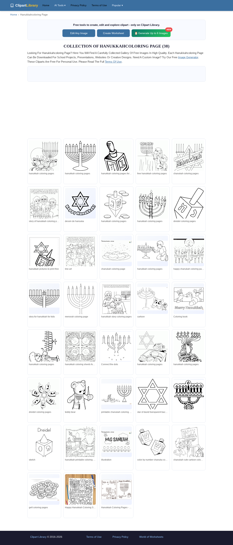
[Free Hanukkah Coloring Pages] (44, 348)
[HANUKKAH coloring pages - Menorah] (188, 160)
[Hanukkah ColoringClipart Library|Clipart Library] (152, 298)
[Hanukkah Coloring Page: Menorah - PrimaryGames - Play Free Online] (188, 399)
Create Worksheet (113, 33)
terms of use (113, 61)
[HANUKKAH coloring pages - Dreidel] (152, 446)
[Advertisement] (116, 110)
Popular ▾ (117, 5)
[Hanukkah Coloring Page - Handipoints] (152, 208)
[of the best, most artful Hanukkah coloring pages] (80, 446)
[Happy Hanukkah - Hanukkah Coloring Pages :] (44, 256)
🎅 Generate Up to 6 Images (153, 32)
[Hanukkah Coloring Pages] (80, 203)
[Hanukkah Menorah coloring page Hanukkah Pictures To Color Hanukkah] (80, 302)
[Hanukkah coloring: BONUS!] (80, 346)
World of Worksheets (151, 536)
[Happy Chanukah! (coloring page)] (188, 251)
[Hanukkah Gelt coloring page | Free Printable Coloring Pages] (44, 489)
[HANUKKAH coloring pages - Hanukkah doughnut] (152, 160)
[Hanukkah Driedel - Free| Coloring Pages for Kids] (116, 207)
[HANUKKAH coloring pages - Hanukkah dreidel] (44, 398)
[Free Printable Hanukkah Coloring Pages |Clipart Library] (44, 160)
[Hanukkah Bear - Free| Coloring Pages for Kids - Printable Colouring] (80, 398)
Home (45, 5)
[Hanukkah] (188, 351)
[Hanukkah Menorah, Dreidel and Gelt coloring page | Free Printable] (116, 394)
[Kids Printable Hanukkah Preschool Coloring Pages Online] (116, 346)
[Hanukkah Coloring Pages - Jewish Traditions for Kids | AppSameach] (116, 251)
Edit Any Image (79, 33)
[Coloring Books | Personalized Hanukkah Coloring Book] (44, 208)
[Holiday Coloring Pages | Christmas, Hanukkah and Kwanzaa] (116, 160)
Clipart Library (38, 536)
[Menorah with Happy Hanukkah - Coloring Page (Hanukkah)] (80, 155)
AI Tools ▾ (60, 5)
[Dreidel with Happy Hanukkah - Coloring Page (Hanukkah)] (188, 208)
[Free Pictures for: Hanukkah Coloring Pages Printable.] (152, 351)
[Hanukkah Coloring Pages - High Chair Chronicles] (116, 489)
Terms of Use (99, 5)
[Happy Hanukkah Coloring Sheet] (80, 494)
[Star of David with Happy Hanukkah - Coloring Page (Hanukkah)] (152, 396)
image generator (188, 57)
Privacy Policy (78, 5)
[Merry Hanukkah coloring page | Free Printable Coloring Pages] (188, 298)
